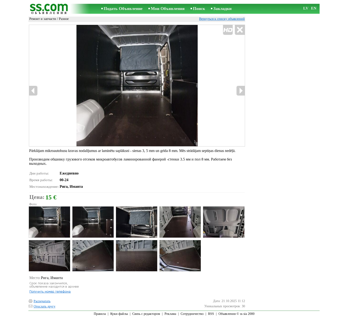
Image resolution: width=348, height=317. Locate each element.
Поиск (199, 8)
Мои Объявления (168, 8)
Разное (64, 19)
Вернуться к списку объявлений (222, 19)
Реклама (170, 314)
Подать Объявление (123, 8)
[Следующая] (240, 91)
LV (305, 8)
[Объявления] (49, 9)
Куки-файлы (119, 314)
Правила (100, 314)
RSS (211, 314)
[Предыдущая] (33, 91)
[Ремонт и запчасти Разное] (49, 222)
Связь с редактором (146, 314)
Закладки (222, 8)
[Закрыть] (240, 30)
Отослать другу (44, 306)
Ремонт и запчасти (42, 19)
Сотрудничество (192, 314)
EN (314, 8)
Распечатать (42, 301)
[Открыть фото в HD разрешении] (137, 85)
